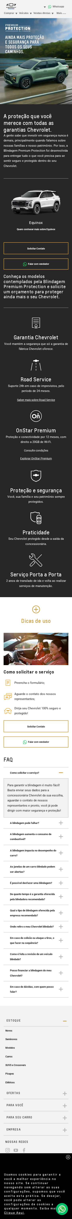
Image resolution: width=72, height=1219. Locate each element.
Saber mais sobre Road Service (36, 399)
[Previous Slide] (10, 210)
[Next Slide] (61, 210)
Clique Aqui (14, 1212)
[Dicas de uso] (36, 609)
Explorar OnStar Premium (36, 458)
